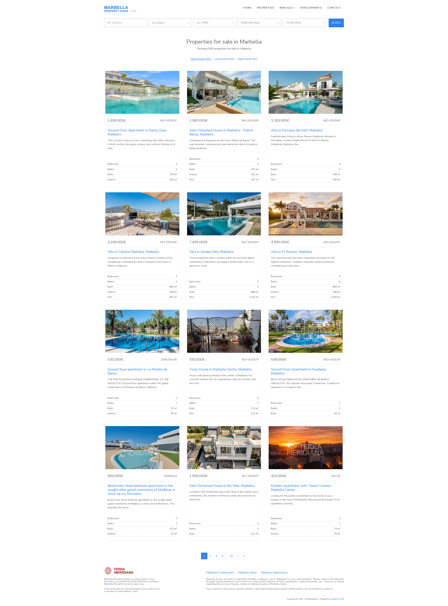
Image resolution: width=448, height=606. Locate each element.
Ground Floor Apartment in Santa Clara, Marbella (137, 132)
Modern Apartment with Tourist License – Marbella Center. (302, 488)
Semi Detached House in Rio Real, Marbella (221, 486)
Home (247, 7)
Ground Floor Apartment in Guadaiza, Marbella (298, 371)
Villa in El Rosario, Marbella (291, 252)
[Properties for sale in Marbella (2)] (238, 556)
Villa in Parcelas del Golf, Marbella (297, 130)
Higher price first (247, 59)
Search (336, 22)
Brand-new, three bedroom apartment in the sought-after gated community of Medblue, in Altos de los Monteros (141, 490)
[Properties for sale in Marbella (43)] (244, 556)
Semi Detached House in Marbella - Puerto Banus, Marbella (221, 132)
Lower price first (224, 59)
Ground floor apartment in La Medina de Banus (137, 371)
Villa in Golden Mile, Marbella (211, 252)
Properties (265, 7)
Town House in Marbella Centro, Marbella (220, 369)
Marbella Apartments (274, 573)
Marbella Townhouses (220, 573)
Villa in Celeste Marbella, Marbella (133, 252)
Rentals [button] (286, 7)
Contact (334, 7)
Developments (311, 7)
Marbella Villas (247, 573)
